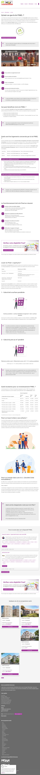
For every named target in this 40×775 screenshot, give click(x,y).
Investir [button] (26, 3)
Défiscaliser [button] (31, 3)
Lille (12, 543)
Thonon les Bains (5, 728)
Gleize (4, 563)
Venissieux (32, 561)
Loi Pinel (11, 12)
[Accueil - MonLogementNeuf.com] (6, 2)
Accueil (2, 12)
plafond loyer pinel (5, 552)
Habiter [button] (22, 3)
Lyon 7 (3, 746)
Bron (3, 736)
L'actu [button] (35, 3)
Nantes (9, 543)
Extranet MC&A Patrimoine (5, 703)
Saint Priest (4, 752)
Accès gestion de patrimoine (6, 702)
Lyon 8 (4, 561)
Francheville (4, 735)
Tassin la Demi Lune (26, 561)
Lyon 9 (8, 561)
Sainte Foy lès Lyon (18, 561)
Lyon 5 (3, 742)
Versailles (28, 543)
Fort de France (4, 748)
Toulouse (4, 543)
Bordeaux (3, 745)
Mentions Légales (4, 696)
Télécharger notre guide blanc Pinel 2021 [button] (8, 37)
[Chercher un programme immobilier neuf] (38, 4)
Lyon (3, 722)
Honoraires (3, 695)
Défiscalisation (7, 12)
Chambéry (3, 733)
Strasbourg (23, 543)
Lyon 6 (3, 753)
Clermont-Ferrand (17, 543)
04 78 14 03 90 (5, 711)
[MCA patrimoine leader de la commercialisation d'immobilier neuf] (20, 760)
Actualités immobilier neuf (5, 697)
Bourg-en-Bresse (5, 739)
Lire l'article (4, 546)
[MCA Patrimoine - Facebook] (2, 718)
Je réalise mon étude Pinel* (8, 589)
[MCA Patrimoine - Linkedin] (3, 718)
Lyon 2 (3, 741)
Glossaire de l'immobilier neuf (6, 701)
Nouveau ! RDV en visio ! (7, 4)
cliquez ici (3, 772)
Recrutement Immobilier (5, 698)
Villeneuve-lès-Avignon (5, 754)
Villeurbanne (12, 561)
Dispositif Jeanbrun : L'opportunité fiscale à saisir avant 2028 (14, 534)
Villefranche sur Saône (5, 747)
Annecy (3, 751)
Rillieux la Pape (4, 727)
